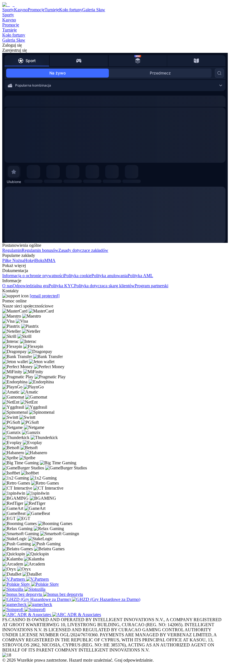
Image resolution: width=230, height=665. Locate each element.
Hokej (29, 260)
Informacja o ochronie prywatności (33, 275)
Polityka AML (140, 275)
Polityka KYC (61, 285)
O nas (7, 285)
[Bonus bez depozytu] (22, 594)
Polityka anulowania (109, 275)
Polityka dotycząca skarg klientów (104, 285)
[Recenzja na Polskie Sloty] (16, 584)
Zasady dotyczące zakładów (83, 250)
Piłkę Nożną (13, 260)
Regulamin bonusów (40, 250)
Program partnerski (151, 285)
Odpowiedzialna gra (31, 285)
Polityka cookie (77, 275)
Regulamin (12, 250)
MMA (50, 260)
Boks (39, 260)
